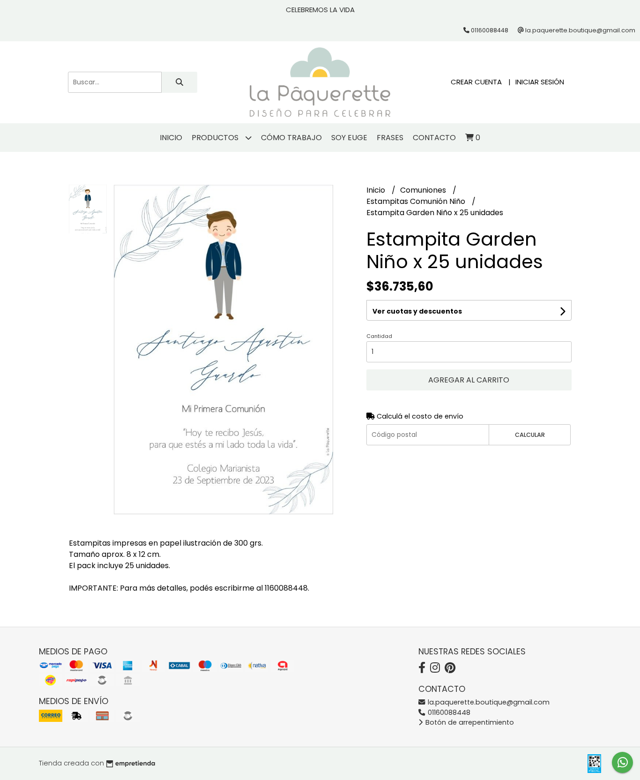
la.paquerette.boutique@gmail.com (488, 702)
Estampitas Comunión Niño (416, 201)
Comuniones (424, 190)
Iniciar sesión (539, 82)
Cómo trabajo (291, 137)
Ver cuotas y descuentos (417, 311)
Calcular (530, 435)
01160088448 (448, 712)
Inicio (171, 137)
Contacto (434, 137)
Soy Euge (349, 137)
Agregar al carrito (468, 380)
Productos (216, 137)
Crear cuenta (476, 82)
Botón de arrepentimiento (469, 722)
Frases (390, 137)
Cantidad (379, 336)
